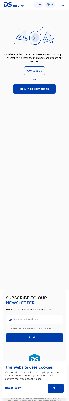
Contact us (34, 70)
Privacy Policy (46, 328)
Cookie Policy (13, 388)
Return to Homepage (34, 89)
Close (56, 388)
